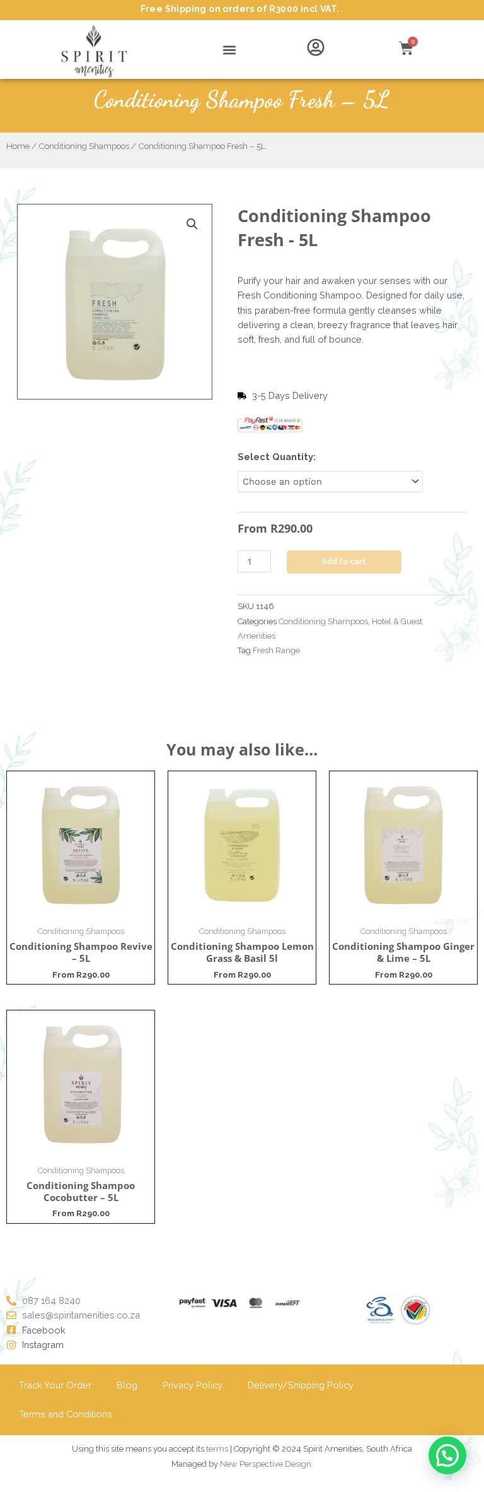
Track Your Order (55, 1385)
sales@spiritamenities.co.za (81, 1315)
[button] (229, 49)
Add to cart (343, 561)
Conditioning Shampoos (83, 146)
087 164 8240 (51, 1300)
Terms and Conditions (65, 1414)
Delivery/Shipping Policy (301, 1385)
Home (18, 146)
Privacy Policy (192, 1385)
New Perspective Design (265, 1464)
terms (217, 1449)
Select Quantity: (277, 456)
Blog (127, 1385)
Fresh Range (276, 650)
